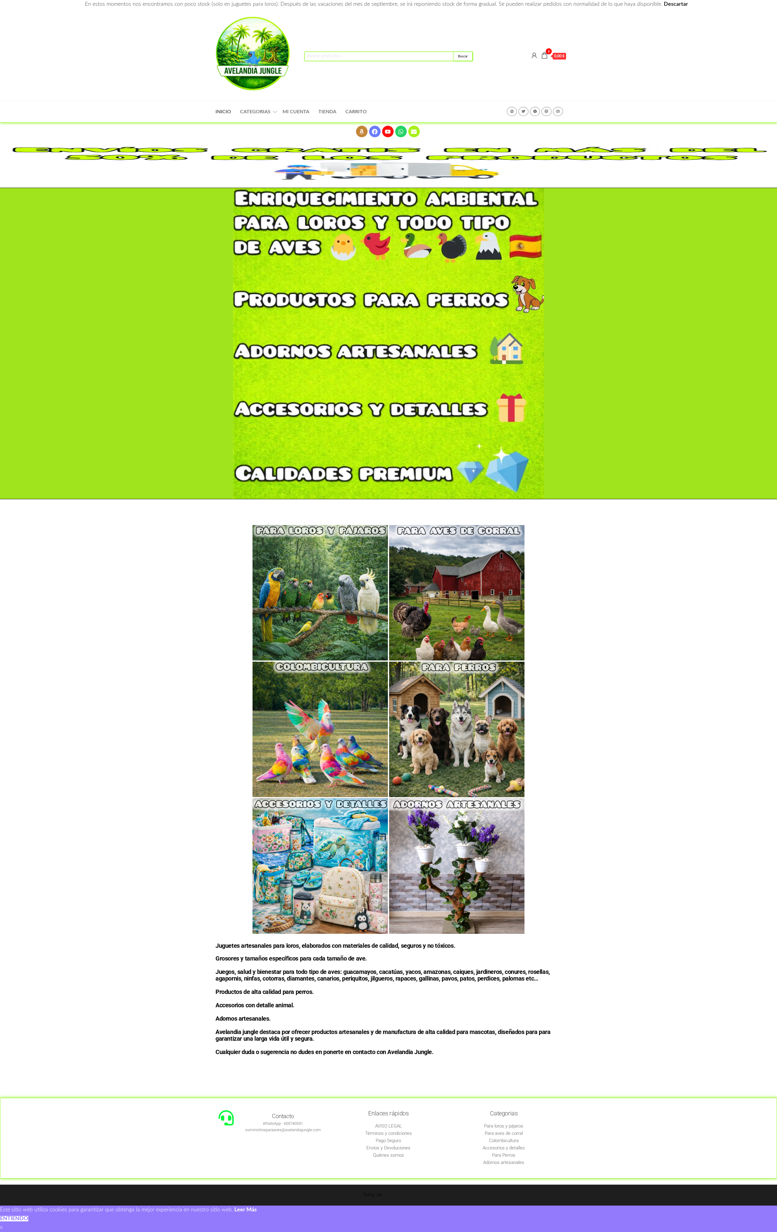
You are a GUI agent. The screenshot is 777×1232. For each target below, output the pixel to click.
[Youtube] (388, 131)
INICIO (223, 111)
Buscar (463, 56)
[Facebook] (375, 131)
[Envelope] (414, 131)
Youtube (558, 111)
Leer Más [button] (245, 1210)
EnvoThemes (399, 1195)
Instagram (546, 111)
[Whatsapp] (401, 131)
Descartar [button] (676, 4)
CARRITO (356, 111)
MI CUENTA (296, 111)
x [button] (1, 1227)
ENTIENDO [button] (14, 1218)
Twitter (523, 111)
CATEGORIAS (255, 111)
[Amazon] (362, 131)
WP (535, 111)
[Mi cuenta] (534, 56)
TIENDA (327, 111)
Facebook (512, 111)
